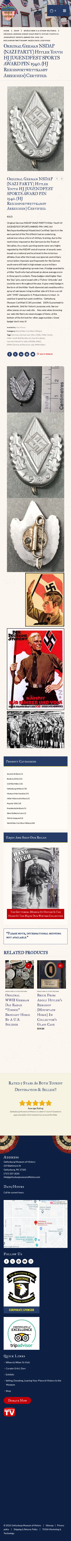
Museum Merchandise (16, 793)
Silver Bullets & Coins (15, 813)
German (15, 335)
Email (33, 354)
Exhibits (10, 1374)
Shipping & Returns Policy (26, 1529)
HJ (29, 338)
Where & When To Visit (18, 1362)
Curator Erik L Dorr (16, 1368)
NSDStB (31, 341)
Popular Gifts (12, 803)
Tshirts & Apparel (14, 818)
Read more (28, 966)
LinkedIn (21, 354)
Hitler (38, 335)
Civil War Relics (13, 783)
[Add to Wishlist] (32, 992)
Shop (8, 1390)
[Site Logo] (8, 13)
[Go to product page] (19, 974)
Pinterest (27, 354)
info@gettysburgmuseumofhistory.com (22, 1177)
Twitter (15, 354)
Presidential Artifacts (15, 808)
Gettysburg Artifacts (15, 788)
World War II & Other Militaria (29, 331)
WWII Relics (40, 344)
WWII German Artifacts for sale (20, 344)
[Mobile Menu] (64, 10)
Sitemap (49, 1525)
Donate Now (17, 1400)
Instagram (30, 1261)
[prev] (57, 178)
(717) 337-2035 (11, 1173)
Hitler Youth (47, 335)
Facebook (9, 354)
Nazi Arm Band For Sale (17, 341)
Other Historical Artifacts (17, 798)
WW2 (38, 341)
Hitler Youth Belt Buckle (17, 338)
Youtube (24, 1261)
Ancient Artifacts (13, 774)
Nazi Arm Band (38, 338)
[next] (62, 178)
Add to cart (60, 966)
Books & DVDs (13, 779)
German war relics (27, 335)
